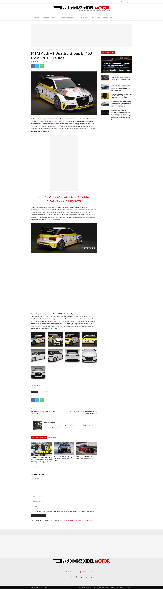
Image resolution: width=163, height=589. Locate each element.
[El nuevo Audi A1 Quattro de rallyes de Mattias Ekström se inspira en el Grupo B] (64, 448)
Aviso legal (82, 587)
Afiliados (113, 587)
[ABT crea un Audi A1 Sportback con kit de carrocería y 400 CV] (86, 448)
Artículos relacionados (39, 438)
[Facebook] (118, 2)
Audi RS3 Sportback (54, 321)
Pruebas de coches (67, 18)
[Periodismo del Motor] (81, 9)
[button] (129, 18)
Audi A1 (85, 119)
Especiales (96, 18)
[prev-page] (32, 467)
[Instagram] (121, 2)
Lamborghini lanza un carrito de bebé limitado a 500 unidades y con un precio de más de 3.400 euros (121, 95)
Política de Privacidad (92, 587)
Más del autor (52, 438)
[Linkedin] (124, 2)
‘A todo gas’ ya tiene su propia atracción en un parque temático (82, 412)
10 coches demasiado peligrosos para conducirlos (43, 412)
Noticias (35, 18)
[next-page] (35, 467)
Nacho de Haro (37, 62)
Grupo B (61, 121)
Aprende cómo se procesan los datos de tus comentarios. (76, 520)
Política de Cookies (104, 587)
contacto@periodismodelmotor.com (86, 572)
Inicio (32, 49)
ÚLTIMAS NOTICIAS (108, 52)
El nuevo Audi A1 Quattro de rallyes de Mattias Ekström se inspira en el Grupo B (63, 458)
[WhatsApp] (42, 66)
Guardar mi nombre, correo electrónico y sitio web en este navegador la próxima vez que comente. (63, 511)
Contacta (129, 587)
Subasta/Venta (107, 18)
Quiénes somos (121, 587)
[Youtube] (130, 2)
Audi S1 (54, 207)
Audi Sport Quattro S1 (48, 121)
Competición (83, 18)
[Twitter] (127, 2)
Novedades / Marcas (48, 18)
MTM (33, 119)
